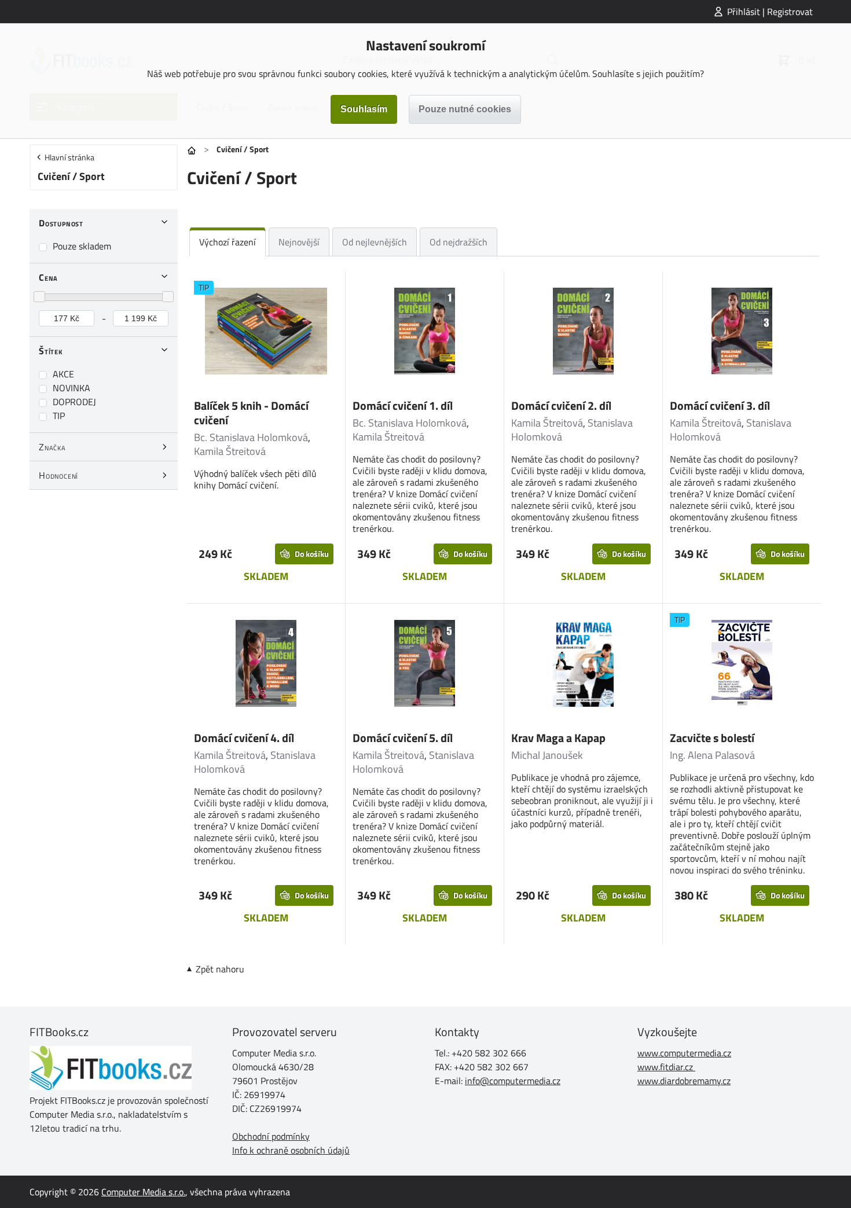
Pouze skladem (82, 246)
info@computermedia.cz (512, 1081)
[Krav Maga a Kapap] (583, 665)
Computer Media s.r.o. (143, 1192)
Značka (52, 447)
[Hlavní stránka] (191, 150)
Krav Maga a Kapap (558, 738)
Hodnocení (58, 475)
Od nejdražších (458, 242)
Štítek (51, 351)
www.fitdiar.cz (665, 1067)
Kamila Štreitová (230, 451)
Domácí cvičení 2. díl (561, 405)
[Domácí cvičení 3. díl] (742, 333)
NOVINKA (71, 388)
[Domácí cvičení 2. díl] (583, 333)
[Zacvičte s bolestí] (742, 665)
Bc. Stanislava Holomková (251, 437)
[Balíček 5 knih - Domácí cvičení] (266, 333)
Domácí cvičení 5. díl (403, 738)
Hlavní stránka (69, 157)
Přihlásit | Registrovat (770, 12)
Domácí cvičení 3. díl (720, 405)
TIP (59, 416)
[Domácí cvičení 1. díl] (425, 333)
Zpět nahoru (220, 969)
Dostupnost (61, 223)
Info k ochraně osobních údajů (291, 1150)
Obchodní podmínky (271, 1136)
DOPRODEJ (74, 402)
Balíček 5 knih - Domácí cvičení (251, 412)
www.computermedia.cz (684, 1053)
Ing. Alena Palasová (712, 755)
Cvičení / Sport (71, 176)
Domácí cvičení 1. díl (403, 405)
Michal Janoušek (547, 755)
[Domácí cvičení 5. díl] (425, 665)
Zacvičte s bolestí (712, 738)
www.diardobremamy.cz (684, 1081)
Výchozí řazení (227, 242)
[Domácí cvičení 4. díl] (266, 665)
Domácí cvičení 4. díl (244, 738)
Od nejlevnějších (374, 242)
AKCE (63, 374)
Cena (48, 277)
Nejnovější (299, 242)
